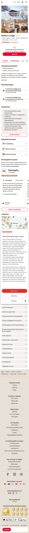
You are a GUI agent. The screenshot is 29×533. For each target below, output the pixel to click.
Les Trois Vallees (14, 414)
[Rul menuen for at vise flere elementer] (27, 61)
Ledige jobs (14, 430)
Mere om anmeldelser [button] (13, 166)
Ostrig (14, 385)
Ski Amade (14, 416)
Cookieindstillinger (14, 446)
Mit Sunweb (14, 464)
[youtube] (21, 475)
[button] (14, 12)
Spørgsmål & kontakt (14, 461)
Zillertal (14, 411)
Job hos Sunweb (14, 525)
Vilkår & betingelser (14, 466)
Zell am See (14, 401)
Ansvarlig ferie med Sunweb (14, 427)
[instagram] (14, 475)
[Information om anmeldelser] (18, 42)
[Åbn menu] (26, 2)
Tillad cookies (14, 291)
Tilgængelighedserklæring (14, 435)
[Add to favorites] (25, 8)
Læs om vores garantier (14, 469)
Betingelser (24, 525)
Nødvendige (14, 296)
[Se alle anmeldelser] (10, 42)
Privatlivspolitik (14, 443)
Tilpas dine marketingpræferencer (14, 451)
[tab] (5, 61)
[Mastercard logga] (5, 485)
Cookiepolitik (14, 448)
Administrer (14, 301)
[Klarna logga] (12, 485)
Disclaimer (14, 453)
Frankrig (14, 387)
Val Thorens (14, 398)
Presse (14, 432)
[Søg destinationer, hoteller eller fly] (14, 2)
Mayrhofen (14, 403)
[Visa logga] (9, 485)
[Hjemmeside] (2, 2)
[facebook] (7, 475)
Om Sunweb (14, 425)
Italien (14, 390)
